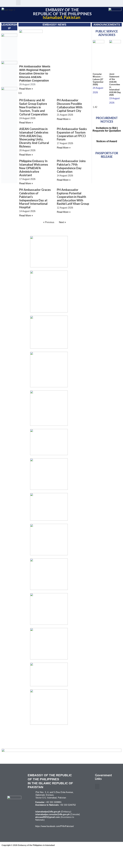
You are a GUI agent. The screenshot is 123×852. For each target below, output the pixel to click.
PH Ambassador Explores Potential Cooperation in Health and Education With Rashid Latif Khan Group (73, 197)
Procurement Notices (107, 119)
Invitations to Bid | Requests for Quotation (107, 129)
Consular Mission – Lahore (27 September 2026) (98, 79)
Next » (62, 222)
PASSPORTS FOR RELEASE (106, 154)
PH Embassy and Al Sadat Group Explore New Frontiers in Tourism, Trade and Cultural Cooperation (33, 107)
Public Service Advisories (107, 33)
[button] (18, 2)
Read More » (26, 88)
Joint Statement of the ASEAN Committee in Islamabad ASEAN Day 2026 (115, 84)
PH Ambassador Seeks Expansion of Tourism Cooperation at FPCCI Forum (72, 134)
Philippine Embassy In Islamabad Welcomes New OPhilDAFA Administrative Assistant (33, 168)
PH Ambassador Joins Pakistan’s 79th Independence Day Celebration (71, 166)
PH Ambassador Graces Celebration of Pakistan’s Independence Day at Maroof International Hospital (35, 198)
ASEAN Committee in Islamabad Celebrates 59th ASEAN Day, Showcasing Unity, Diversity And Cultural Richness (34, 137)
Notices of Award (106, 141)
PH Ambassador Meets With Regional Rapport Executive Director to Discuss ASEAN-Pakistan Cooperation (34, 73)
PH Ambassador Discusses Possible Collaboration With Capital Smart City (69, 105)
